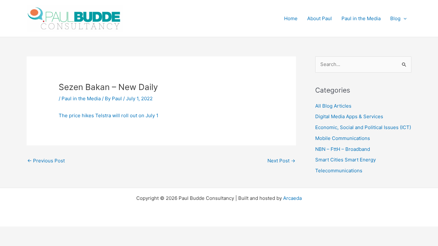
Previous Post (46, 161)
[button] (403, 18)
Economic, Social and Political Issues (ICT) (363, 127)
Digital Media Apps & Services (349, 116)
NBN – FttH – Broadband (342, 149)
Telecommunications (338, 171)
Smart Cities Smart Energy (345, 160)
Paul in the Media (81, 98)
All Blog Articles (333, 106)
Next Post (281, 161)
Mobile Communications (342, 138)
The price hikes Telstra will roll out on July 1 (108, 115)
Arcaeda (292, 198)
